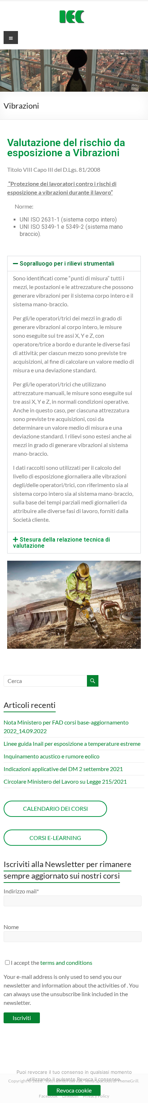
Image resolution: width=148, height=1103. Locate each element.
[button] (74, 263)
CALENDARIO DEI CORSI (55, 808)
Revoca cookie (74, 1090)
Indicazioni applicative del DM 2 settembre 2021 (63, 768)
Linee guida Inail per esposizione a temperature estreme (72, 743)
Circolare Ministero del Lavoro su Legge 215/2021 (65, 781)
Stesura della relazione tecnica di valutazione (61, 542)
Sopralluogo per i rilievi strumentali (67, 263)
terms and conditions (66, 962)
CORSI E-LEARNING (55, 837)
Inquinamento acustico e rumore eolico (52, 756)
